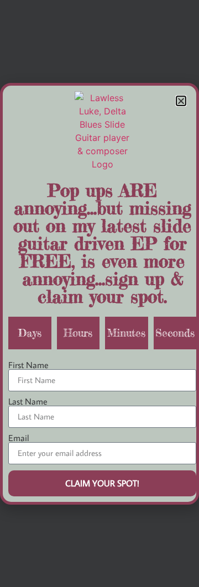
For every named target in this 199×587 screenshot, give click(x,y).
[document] (99, 293)
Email (18, 437)
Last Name (28, 401)
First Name (28, 364)
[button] (181, 101)
